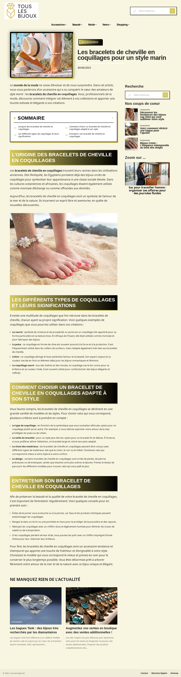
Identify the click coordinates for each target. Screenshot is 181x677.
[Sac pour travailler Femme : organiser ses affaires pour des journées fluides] (147, 173)
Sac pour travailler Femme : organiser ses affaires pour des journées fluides (147, 190)
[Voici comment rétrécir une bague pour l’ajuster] (131, 129)
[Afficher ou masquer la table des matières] (79, 118)
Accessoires (90, 42)
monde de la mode (26, 85)
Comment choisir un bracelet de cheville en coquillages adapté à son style (90, 127)
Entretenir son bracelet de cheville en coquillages (87, 135)
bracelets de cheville (43, 94)
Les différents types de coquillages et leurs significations (38, 135)
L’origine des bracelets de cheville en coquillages (35, 127)
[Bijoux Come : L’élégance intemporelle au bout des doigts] (131, 144)
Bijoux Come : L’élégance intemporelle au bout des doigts (154, 145)
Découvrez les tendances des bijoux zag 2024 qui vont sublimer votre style (153, 116)
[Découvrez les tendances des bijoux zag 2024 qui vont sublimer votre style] (131, 114)
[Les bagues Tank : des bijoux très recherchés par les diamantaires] (36, 606)
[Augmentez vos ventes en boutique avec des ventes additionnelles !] (91, 606)
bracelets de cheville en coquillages (38, 170)
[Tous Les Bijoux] (21, 10)
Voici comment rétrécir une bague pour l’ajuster (154, 130)
